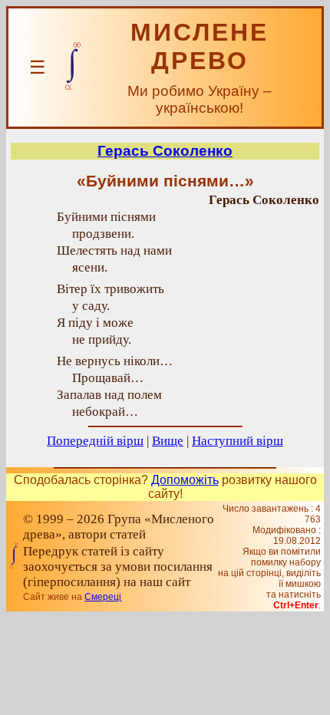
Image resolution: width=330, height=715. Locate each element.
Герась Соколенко (165, 151)
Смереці (102, 596)
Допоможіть (185, 479)
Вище (167, 440)
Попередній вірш (95, 440)
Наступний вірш (237, 440)
